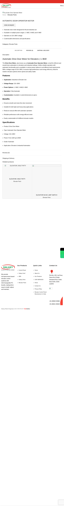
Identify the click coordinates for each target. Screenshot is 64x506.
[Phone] (62, 256)
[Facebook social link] (28, 1)
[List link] (24, 275)
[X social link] (30, 1)
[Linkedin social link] (10, 47)
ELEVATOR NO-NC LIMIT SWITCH (46, 195)
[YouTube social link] (34, 1)
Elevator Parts (12, 15)
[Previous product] (3, 17)
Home (4, 15)
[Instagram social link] (32, 1)
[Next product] (7, 17)
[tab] (18, 50)
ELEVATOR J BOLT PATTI (17, 179)
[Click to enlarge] (5, 11)
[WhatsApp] (62, 252)
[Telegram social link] (11, 47)
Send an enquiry (9, 25)
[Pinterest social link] (36, 1)
